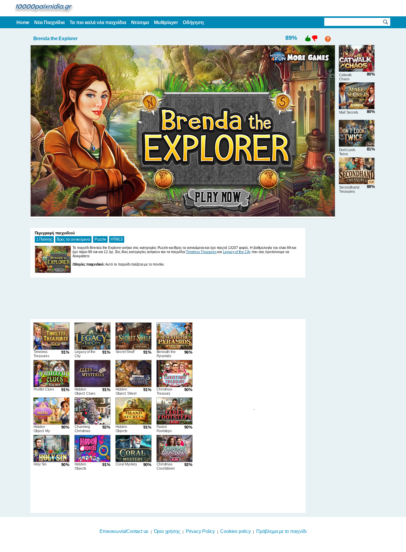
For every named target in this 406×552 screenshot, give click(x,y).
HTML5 (117, 239)
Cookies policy (235, 531)
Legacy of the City (237, 252)
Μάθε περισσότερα (199, 548)
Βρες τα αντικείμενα (73, 239)
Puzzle (100, 239)
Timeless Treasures (201, 252)
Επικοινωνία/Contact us (124, 531)
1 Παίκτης (44, 239)
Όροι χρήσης (167, 531)
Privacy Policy (200, 531)
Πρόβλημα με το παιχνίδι (281, 531)
